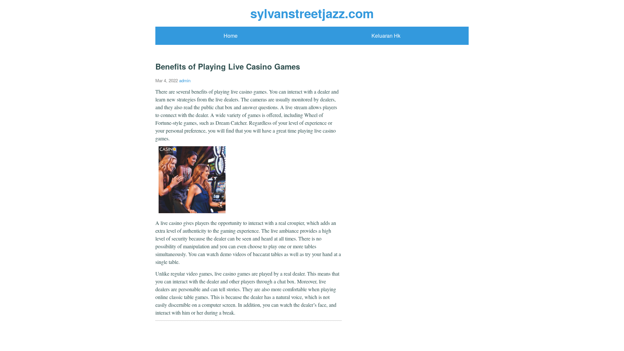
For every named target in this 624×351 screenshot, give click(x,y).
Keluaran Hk (385, 35)
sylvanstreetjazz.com (312, 13)
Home (231, 35)
